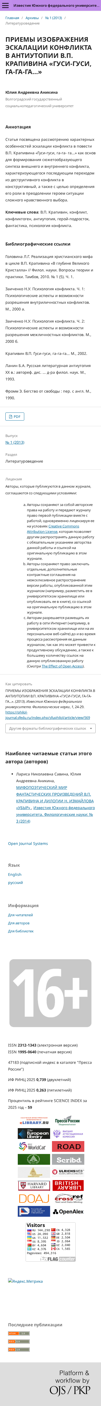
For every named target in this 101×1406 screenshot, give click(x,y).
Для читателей (20, 914)
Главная (12, 17)
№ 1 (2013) (53, 17)
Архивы (32, 17)
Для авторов (19, 923)
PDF (16, 416)
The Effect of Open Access (62, 666)
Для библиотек (21, 931)
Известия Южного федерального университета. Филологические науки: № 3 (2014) (55, 814)
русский (15, 882)
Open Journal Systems (28, 843)
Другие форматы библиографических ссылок (47, 728)
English (15, 874)
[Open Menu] (5, 5)
